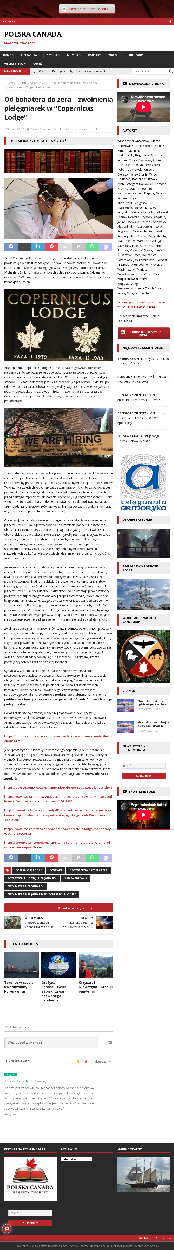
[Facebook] (170, 21)
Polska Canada (40, 129)
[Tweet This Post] (24, 247)
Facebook (9, 21)
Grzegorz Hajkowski (139, 184)
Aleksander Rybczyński (147, 231)
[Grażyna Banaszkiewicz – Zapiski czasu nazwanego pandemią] (58, 965)
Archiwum (136, 55)
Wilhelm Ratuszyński (138, 227)
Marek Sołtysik (146, 241)
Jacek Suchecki (142, 246)
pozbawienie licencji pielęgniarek (31, 878)
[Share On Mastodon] (106, 247)
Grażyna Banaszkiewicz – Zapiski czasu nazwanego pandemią (55, 991)
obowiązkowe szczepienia (88, 870)
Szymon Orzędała (153, 217)
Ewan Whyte (144, 274)
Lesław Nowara (128, 217)
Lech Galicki (153, 165)
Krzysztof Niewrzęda (131, 212)
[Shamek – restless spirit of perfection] (125, 705)
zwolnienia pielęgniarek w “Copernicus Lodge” (41, 894)
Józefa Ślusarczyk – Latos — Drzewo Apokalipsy (140, 418)
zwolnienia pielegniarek (25, 886)
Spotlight (83, 129)
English (113, 55)
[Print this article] (79, 247)
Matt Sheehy (126, 241)
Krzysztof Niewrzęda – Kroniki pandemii (96, 987)
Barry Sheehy (157, 236)
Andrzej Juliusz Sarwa (131, 236)
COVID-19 (55, 870)
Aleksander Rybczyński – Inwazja (139, 400)
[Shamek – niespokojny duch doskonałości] (125, 727)
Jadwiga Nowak (158, 212)
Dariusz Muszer (144, 208)
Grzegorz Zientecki (140, 293)
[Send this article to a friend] (65, 247)
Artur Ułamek (140, 265)
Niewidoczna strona (146, 84)
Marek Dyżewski (140, 160)
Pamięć (37, 63)
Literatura (29, 55)
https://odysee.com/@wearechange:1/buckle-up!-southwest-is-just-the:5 (58, 787)
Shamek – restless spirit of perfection (152, 702)
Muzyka (72, 55)
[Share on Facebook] (11, 247)
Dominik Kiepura (143, 193)
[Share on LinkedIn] (38, 247)
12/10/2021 (17, 129)
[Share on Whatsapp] (92, 247)
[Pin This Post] (51, 247)
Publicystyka (13, 63)
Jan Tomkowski (143, 260)
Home (7, 55)
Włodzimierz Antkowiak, (134, 141)
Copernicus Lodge (28, 870)
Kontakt (94, 55)
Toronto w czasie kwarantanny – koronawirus (19, 987)
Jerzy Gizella (139, 174)
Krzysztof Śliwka (141, 250)
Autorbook (163, 1237)
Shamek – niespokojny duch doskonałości (153, 724)
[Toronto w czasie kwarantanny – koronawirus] (21, 965)
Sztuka (52, 55)
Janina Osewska (128, 222)
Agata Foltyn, (135, 165)
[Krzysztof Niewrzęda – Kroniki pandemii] (96, 965)
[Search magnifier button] (171, 71)
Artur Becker (143, 146)
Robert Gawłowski (129, 169)
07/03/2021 (147, 709)
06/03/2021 (147, 730)
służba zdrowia (75, 878)
